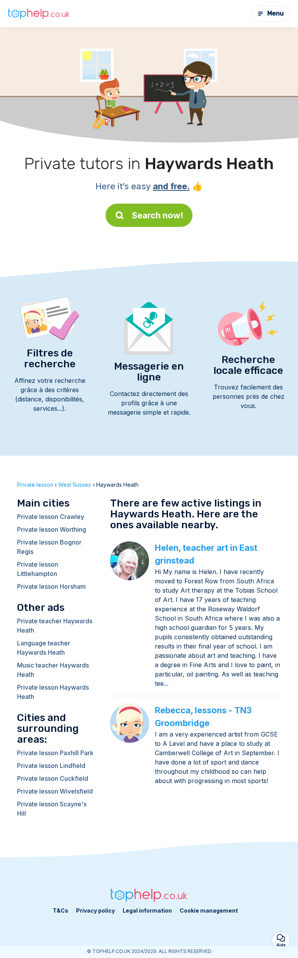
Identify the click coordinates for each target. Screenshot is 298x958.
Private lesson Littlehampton (37, 569)
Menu (275, 13)
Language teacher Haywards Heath (43, 647)
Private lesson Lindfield (51, 766)
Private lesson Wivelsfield (55, 791)
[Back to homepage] (39, 13)
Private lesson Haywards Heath (53, 691)
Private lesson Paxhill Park (55, 753)
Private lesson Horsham (51, 586)
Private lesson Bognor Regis (49, 546)
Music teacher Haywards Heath (53, 669)
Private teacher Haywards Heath (54, 625)
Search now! (157, 215)
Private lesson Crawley (50, 517)
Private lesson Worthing (51, 529)
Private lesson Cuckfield (52, 778)
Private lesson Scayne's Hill (52, 808)
